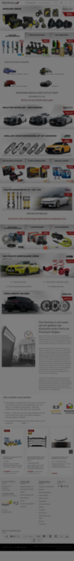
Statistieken (26, 278)
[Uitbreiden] (53, 275)
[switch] (21, 278)
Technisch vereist (28, 275)
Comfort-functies (28, 284)
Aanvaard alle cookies (37, 294)
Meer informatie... (45, 264)
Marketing (26, 281)
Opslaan (37, 299)
